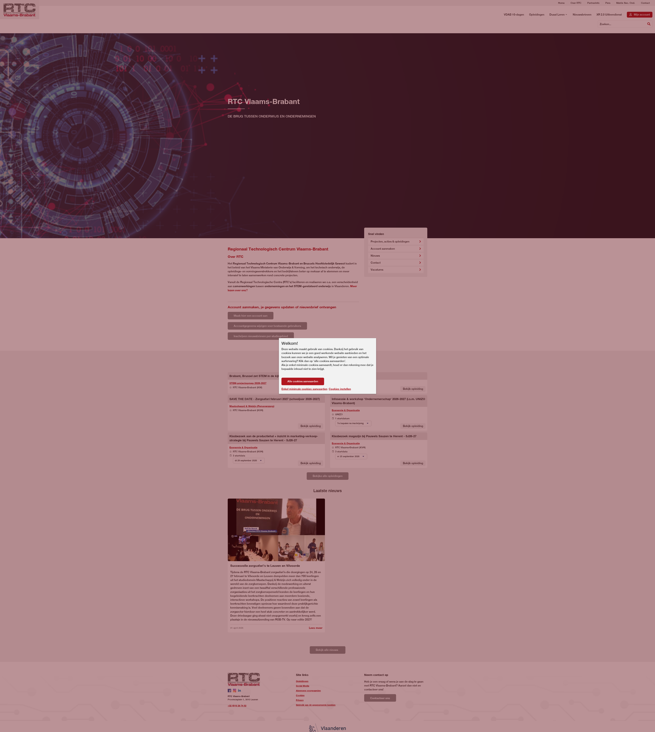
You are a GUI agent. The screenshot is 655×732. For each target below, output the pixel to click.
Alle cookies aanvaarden (302, 381)
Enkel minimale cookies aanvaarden (304, 388)
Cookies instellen (340, 388)
